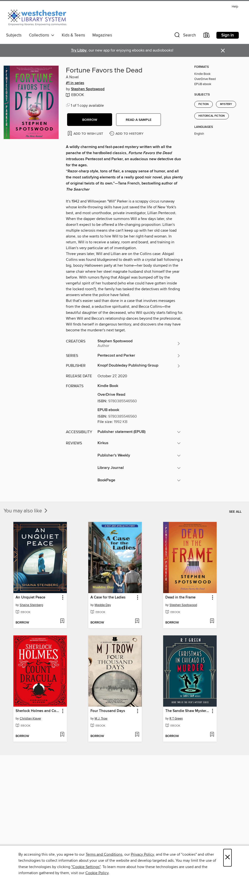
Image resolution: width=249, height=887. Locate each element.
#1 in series (75, 83)
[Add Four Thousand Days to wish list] (137, 735)
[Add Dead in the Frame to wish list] (212, 621)
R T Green (176, 718)
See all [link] (235, 511)
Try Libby (79, 50)
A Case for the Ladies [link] (107, 597)
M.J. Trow (101, 718)
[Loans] (206, 36)
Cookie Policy (96, 872)
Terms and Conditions (104, 854)
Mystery (226, 104)
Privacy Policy (142, 854)
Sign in (227, 35)
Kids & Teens (73, 35)
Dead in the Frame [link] (180, 597)
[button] (184, 36)
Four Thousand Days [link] (107, 711)
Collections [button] (40, 35)
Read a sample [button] (138, 120)
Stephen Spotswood (88, 89)
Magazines (102, 35)
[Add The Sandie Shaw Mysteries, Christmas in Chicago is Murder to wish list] (212, 735)
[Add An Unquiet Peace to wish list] (62, 621)
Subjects (14, 35)
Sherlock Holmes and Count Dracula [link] (38, 711)
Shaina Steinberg (31, 605)
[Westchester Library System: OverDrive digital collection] (39, 16)
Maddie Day (103, 605)
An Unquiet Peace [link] (30, 597)
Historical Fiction (211, 116)
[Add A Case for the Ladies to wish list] (137, 621)
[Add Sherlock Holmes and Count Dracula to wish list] (62, 735)
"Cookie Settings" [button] (85, 866)
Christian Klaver (30, 718)
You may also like (23, 511)
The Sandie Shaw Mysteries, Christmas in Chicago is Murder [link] (187, 711)
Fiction (203, 104)
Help (235, 7)
